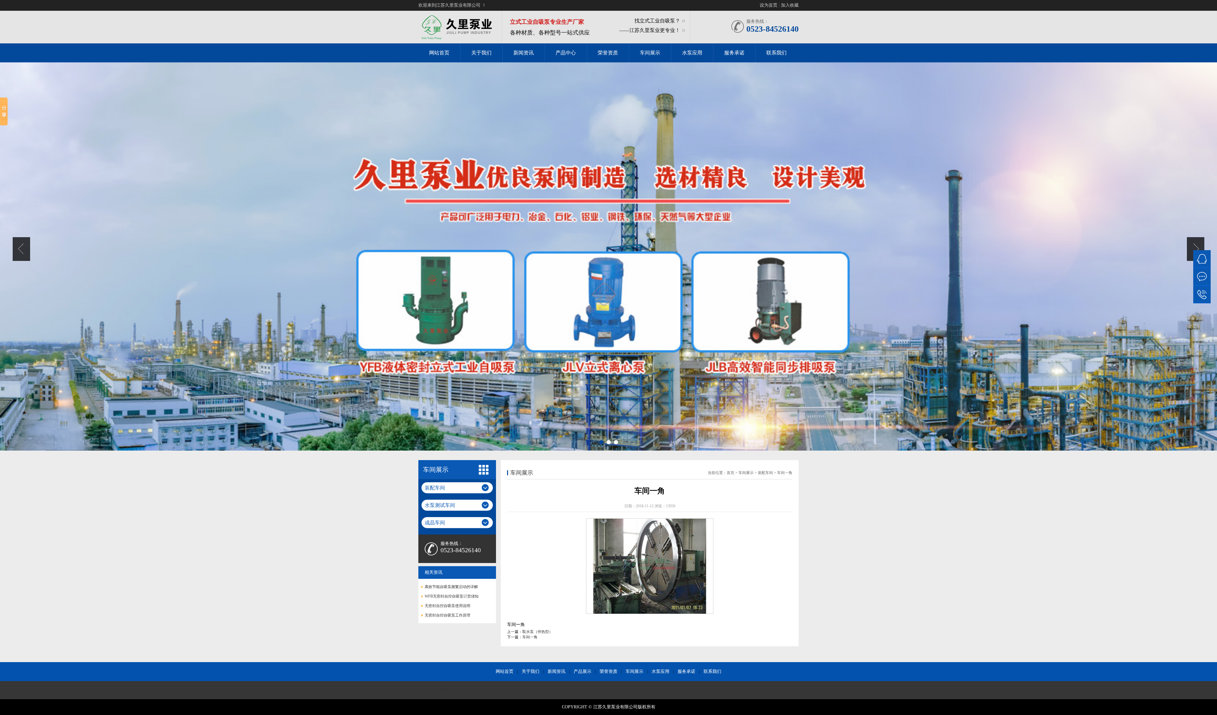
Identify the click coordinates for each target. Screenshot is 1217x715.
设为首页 (768, 5)
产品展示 (582, 671)
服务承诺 (686, 671)
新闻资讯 (556, 671)
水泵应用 (660, 671)
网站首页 (504, 671)
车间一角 (530, 637)
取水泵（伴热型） (537, 632)
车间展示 (634, 671)
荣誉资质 (608, 671)
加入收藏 (790, 5)
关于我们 (530, 671)
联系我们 (712, 671)
